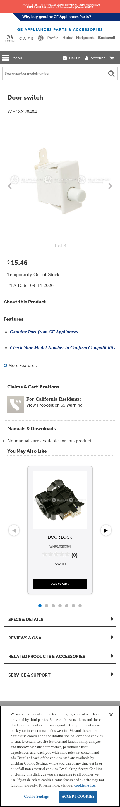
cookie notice (84, 785)
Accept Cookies (78, 796)
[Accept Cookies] (111, 715)
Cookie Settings (36, 796)
